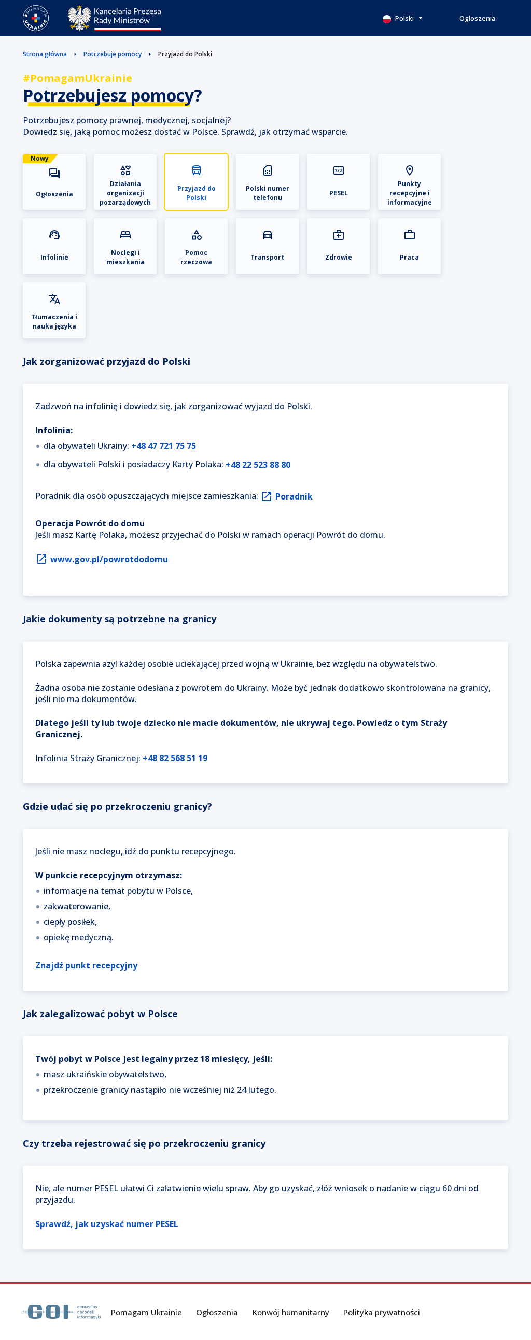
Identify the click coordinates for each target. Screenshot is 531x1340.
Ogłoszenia (477, 18)
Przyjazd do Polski (185, 54)
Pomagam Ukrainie (146, 1312)
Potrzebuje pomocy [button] (112, 54)
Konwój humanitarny (291, 1312)
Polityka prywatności (381, 1312)
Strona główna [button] (45, 54)
